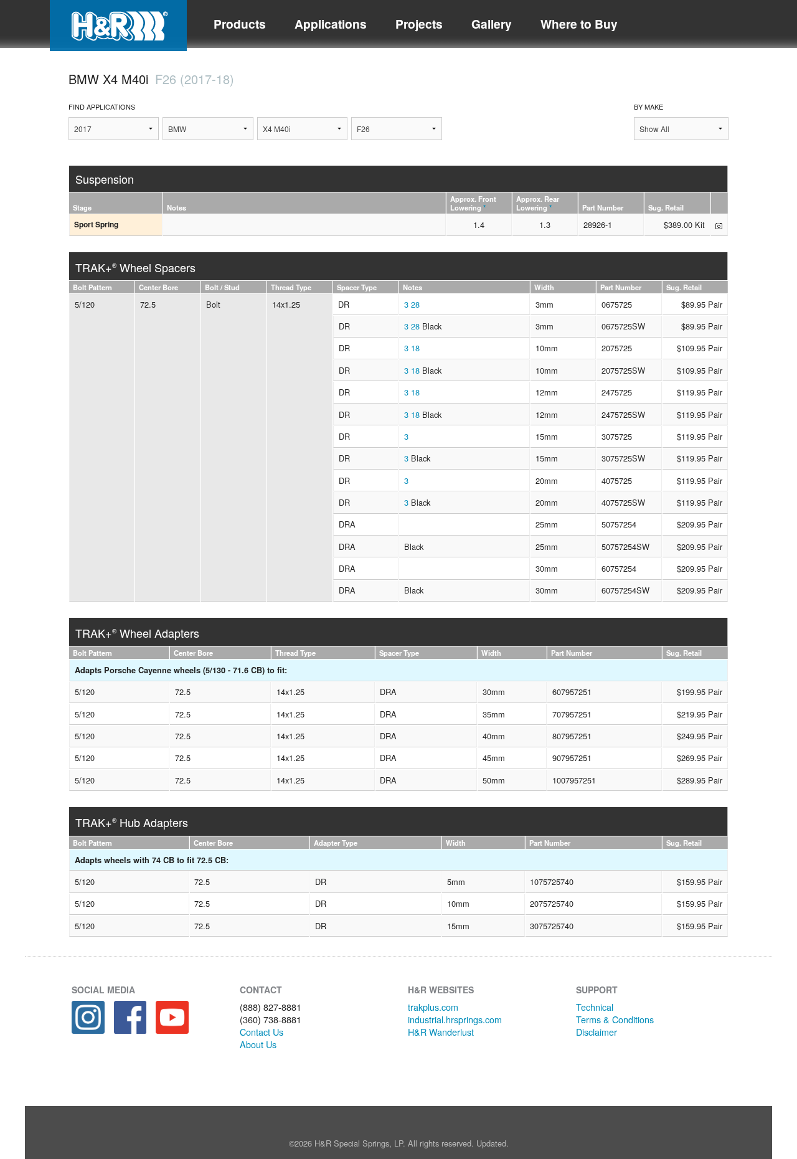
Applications (331, 23)
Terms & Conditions (615, 1019)
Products (240, 23)
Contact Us (261, 1031)
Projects (419, 23)
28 (415, 304)
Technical (594, 1006)
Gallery (491, 23)
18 (415, 348)
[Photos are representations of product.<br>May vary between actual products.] (718, 224)
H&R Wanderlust (441, 1031)
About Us (258, 1044)
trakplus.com (433, 1006)
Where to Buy (579, 23)
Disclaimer (596, 1031)
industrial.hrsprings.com (455, 1019)
